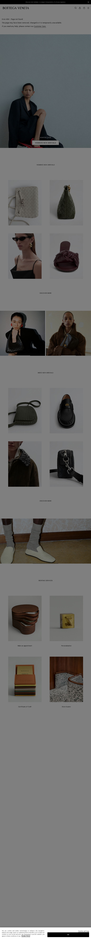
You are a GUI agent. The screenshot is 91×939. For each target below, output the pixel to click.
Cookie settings (83, 931)
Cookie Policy (26, 936)
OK (68, 935)
